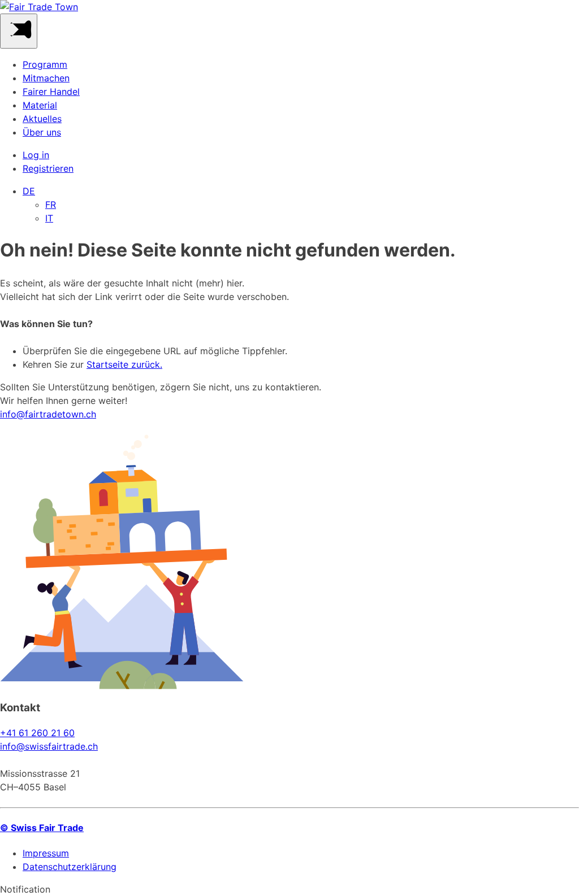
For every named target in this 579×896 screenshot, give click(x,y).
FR (50, 204)
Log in (36, 154)
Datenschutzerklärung (69, 866)
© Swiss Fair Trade (42, 827)
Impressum (46, 853)
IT (49, 218)
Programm (45, 64)
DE (29, 191)
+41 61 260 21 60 (37, 732)
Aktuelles (42, 118)
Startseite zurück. (124, 364)
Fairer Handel (51, 91)
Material (40, 105)
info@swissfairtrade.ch (49, 746)
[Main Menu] (18, 31)
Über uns (42, 132)
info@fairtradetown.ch (48, 414)
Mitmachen (46, 78)
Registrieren (48, 168)
